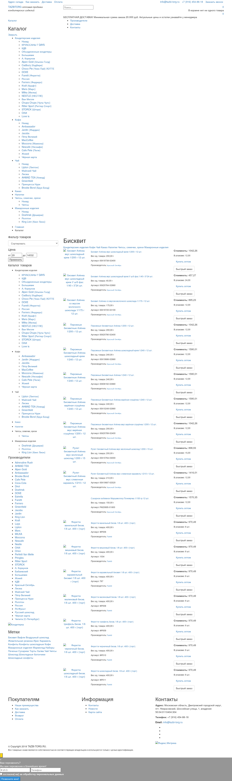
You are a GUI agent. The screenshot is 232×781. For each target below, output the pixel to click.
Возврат (19, 715)
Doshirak (19, 489)
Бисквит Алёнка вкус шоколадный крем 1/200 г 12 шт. (116, 251)
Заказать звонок (214, 1)
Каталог (12, 20)
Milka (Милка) (29, 92)
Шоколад (13, 654)
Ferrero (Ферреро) (32, 82)
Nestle (18, 544)
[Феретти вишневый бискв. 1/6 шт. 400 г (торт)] (74, 549)
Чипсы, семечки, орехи (28, 198)
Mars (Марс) (28, 89)
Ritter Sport (21, 561)
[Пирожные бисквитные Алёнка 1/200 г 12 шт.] (74, 327)
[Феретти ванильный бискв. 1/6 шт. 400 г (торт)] (74, 524)
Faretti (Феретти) (31, 75)
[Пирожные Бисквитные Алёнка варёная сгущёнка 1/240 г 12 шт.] (74, 403)
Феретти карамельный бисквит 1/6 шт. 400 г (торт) (115, 572)
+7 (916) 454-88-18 (192, 1)
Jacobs (25, 133)
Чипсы (25, 204)
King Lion (20, 517)
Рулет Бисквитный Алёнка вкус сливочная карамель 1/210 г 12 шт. (123, 473)
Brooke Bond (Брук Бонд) (35, 187)
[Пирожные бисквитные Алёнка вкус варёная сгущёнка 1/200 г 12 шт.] (74, 429)
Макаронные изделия (27, 208)
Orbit (24, 112)
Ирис (36, 640)
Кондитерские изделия (27, 38)
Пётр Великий (29, 136)
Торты (33, 651)
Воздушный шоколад (37, 637)
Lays (17, 523)
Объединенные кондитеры (37, 51)
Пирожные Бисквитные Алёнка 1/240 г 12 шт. (112, 374)
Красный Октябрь (114, 265)
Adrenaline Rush (24, 462)
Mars (17, 530)
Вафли (21, 637)
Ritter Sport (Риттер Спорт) (36, 106)
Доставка (47, 1)
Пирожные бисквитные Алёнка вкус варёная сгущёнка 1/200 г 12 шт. (124, 424)
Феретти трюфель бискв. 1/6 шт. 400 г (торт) (112, 621)
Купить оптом (183, 261)
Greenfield (27, 180)
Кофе (18, 119)
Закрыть (12, 34)
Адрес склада (15, 1)
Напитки (19, 194)
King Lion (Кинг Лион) (33, 221)
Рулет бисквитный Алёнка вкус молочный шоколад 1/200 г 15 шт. (122, 448)
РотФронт (20, 608)
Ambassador (28, 126)
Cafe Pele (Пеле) (31, 150)
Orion (18, 551)
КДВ (24, 48)
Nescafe (19, 540)
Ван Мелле (28, 99)
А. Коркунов (28, 58)
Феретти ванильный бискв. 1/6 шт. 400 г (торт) (113, 522)
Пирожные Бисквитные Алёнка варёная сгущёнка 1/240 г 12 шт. (121, 399)
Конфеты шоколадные (31, 644)
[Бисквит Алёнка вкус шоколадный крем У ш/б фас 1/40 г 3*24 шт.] (74, 279)
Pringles (19, 557)
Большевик (28, 55)
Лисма (25, 174)
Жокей (25, 153)
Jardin (18, 513)
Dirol (17, 486)
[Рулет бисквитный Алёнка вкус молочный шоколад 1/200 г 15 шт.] (74, 454)
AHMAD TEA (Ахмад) (33, 177)
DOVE (25, 72)
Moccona (20, 537)
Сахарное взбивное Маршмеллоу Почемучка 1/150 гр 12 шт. (120, 498)
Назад (25, 41)
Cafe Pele (20, 479)
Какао (18, 191)
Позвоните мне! (10, 778)
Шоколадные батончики (32, 654)
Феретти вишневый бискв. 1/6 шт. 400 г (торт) (113, 547)
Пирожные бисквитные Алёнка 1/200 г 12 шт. (112, 325)
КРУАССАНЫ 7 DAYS (33, 44)
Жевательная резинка (20, 640)
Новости (93, 708)
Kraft (17, 520)
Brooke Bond (22, 476)
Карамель (45, 640)
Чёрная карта (29, 157)
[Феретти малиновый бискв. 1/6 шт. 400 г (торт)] (74, 598)
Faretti (109, 536)
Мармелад (39, 647)
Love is (25, 116)
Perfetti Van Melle (24, 554)
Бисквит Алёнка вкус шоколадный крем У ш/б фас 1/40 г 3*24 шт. (122, 276)
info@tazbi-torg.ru (170, 1)
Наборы (50, 647)
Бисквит (12, 637)
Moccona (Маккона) (32, 143)
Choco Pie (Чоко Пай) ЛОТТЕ (38, 68)
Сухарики (23, 651)
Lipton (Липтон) (30, 167)
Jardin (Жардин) (31, 129)
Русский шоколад (24, 612)
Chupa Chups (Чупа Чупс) (36, 102)
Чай (17, 160)
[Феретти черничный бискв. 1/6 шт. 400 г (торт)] (74, 648)
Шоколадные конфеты (20, 657)
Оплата (58, 1)
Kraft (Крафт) (29, 85)
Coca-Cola (20, 483)
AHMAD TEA (22, 466)
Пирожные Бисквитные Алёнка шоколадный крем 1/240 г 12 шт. (121, 350)
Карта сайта (95, 712)
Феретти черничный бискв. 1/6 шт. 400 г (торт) (113, 646)
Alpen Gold (21, 469)
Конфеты (13, 644)
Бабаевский (21, 571)
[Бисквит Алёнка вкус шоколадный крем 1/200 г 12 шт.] (74, 253)
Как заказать (32, 1)
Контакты (75, 27)
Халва (40, 651)
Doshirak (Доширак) (32, 215)
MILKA (18, 534)
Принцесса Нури (31, 184)
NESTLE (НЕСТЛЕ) (32, 95)
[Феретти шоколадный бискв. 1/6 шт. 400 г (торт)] (74, 672)
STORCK (20, 564)
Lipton (18, 527)
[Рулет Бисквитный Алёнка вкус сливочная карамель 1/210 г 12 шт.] (74, 478)
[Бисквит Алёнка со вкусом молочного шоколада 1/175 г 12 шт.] (74, 306)
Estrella (19, 496)
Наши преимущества (26, 705)
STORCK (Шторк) (31, 109)
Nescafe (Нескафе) (32, 146)
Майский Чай (29, 170)
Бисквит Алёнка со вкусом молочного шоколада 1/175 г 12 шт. (120, 301)
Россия (26, 78)
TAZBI (15, 7)
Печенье (13, 651)
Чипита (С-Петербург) (27, 619)
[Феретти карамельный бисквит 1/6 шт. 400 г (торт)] (74, 575)
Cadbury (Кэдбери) (32, 65)
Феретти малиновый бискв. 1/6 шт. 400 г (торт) (113, 596)
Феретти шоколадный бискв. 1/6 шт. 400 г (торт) (114, 670)
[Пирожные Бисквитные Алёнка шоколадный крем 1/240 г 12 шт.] (74, 353)
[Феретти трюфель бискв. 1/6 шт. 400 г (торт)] (74, 623)
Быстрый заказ (184, 269)
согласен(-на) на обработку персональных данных (33, 774)
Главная (19, 226)
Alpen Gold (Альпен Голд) (36, 61)
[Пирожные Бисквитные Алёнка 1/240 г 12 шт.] (74, 376)
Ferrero (19, 503)
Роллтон (26, 218)
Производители (78, 20)
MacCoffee (27, 140)
